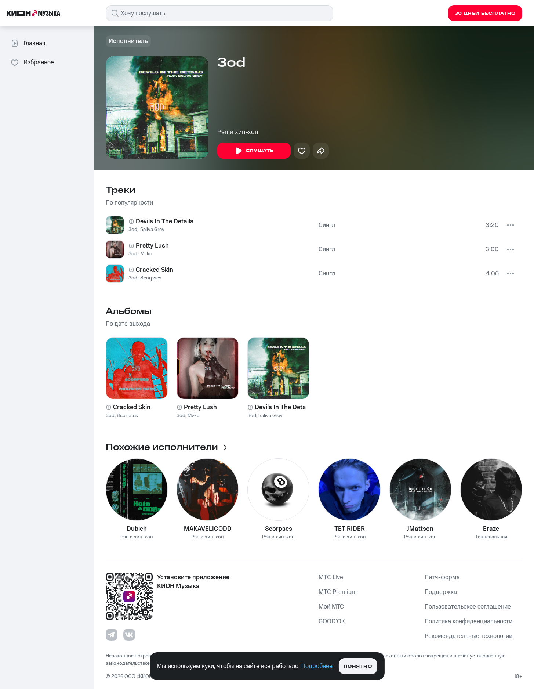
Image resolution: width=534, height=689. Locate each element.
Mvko (146, 253)
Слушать (260, 151)
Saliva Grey (152, 229)
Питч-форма (442, 577)
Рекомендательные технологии (468, 636)
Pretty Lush (152, 245)
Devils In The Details (164, 221)
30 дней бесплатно (485, 13)
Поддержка (441, 592)
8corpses (150, 278)
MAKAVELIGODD (208, 529)
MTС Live (331, 577)
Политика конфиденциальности (468, 621)
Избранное (38, 62)
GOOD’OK (332, 621)
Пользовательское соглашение (468, 606)
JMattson (420, 529)
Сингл (327, 225)
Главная (34, 43)
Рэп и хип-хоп (237, 132)
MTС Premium (338, 592)
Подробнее (317, 666)
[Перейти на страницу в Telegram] (111, 635)
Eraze (491, 529)
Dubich (137, 529)
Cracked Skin (154, 270)
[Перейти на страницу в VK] (129, 635)
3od (132, 229)
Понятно (358, 666)
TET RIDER (349, 529)
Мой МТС (331, 606)
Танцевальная (491, 537)
